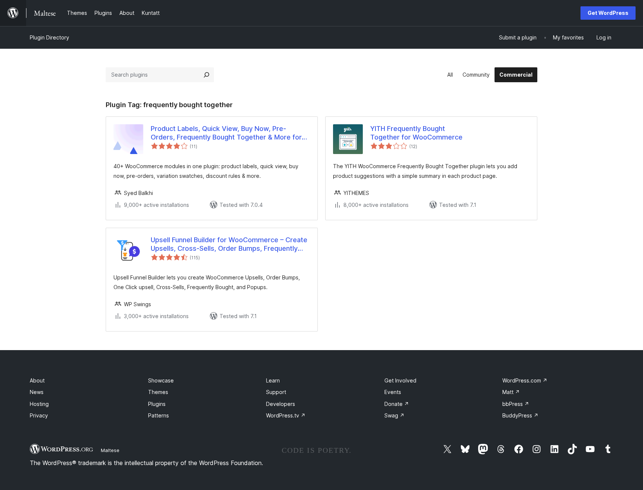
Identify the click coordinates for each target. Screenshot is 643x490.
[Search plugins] (206, 74)
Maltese (110, 450)
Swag (394, 415)
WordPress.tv (285, 415)
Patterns (158, 415)
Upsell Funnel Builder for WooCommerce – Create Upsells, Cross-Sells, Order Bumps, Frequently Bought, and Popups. (229, 244)
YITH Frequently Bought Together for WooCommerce (416, 133)
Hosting (39, 404)
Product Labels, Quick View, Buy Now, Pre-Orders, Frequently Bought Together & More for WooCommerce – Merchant (226, 133)
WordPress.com (524, 380)
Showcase (161, 380)
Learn (273, 380)
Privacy (39, 415)
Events (392, 392)
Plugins (157, 404)
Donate (396, 404)
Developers (280, 404)
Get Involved (400, 380)
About (37, 380)
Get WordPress (608, 13)
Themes (158, 392)
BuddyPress (520, 415)
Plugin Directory (49, 37)
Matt (511, 392)
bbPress (515, 404)
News (37, 392)
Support (276, 392)
